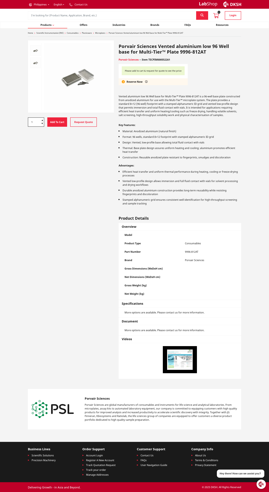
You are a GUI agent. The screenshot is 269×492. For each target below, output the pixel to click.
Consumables (73, 33)
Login (232, 15)
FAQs (144, 460)
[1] (42, 124)
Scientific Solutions (43, 455)
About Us (200, 455)
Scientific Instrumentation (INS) (50, 33)
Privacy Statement (205, 465)
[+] (42, 120)
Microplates (100, 33)
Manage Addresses (97, 474)
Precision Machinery (44, 460)
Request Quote (83, 122)
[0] (216, 16)
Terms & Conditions (206, 460)
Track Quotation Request (101, 465)
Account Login (94, 455)
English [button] (58, 4)
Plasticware (87, 33)
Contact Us (147, 455)
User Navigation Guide (154, 465)
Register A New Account (100, 460)
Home (30, 33)
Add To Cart (57, 122)
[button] (39, 4)
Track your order (96, 470)
